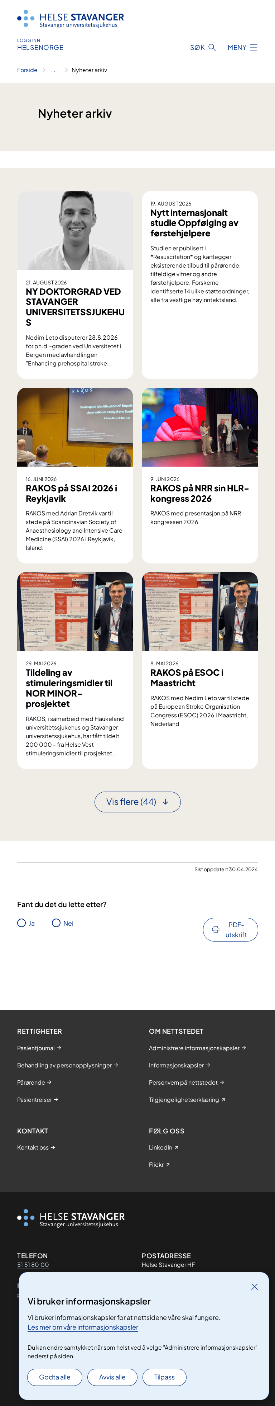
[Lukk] (254, 1286)
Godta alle (55, 1377)
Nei (68, 923)
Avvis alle (112, 1377)
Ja (32, 923)
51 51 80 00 (33, 1264)
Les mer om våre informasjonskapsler (83, 1327)
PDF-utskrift (236, 929)
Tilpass (164, 1377)
